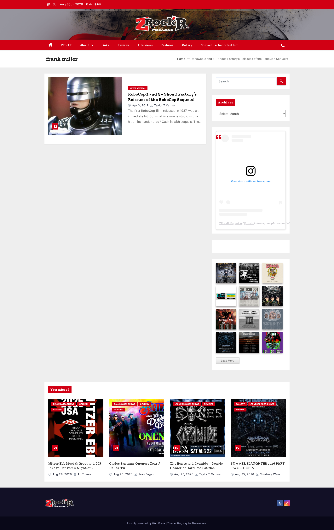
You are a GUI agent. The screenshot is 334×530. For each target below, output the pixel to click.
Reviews (124, 45)
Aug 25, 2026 (123, 474)
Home (181, 59)
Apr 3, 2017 (140, 105)
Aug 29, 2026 (63, 474)
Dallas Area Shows (124, 404)
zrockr (250, 223)
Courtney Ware (269, 474)
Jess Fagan (145, 474)
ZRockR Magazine (230, 223)
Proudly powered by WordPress (146, 523)
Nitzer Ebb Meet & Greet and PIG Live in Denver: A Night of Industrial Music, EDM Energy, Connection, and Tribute (74, 470)
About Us (86, 45)
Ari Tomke (84, 474)
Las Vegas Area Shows (187, 404)
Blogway (182, 523)
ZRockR (66, 45)
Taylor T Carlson (164, 105)
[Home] (50, 45)
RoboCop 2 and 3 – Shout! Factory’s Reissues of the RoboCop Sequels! (162, 96)
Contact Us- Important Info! (220, 45)
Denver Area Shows (63, 404)
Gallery (187, 45)
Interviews (145, 45)
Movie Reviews (138, 88)
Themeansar (199, 523)
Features (167, 45)
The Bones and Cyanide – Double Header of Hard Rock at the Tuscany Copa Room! (196, 467)
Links (105, 45)
